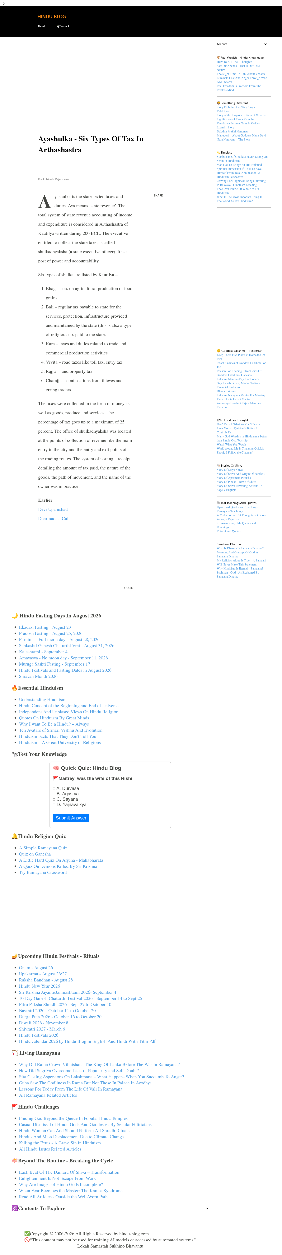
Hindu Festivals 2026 (38, 1035)
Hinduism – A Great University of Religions (60, 742)
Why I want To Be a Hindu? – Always (54, 724)
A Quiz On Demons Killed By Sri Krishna (58, 866)
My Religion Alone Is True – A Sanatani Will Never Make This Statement (241, 562)
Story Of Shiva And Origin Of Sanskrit (240, 474)
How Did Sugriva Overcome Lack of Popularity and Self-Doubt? (79, 1070)
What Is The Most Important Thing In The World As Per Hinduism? (239, 199)
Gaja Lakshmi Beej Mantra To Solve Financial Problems (239, 385)
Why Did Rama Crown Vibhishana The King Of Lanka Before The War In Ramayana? (99, 1064)
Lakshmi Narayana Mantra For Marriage (241, 395)
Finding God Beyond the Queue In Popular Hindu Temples (73, 1118)
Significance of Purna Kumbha (235, 119)
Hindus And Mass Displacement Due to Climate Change (71, 1136)
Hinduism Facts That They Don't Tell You (57, 736)
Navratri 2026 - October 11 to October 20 (57, 1010)
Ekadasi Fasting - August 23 (45, 627)
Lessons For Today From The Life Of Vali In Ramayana (70, 1089)
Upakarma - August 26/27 (43, 974)
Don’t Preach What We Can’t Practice (239, 424)
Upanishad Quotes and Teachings (237, 507)
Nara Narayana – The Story (233, 139)
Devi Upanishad (53, 509)
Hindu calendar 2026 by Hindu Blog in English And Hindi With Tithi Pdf (87, 1041)
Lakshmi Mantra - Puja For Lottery (238, 379)
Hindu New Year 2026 (39, 986)
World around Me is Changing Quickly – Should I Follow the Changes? (241, 450)
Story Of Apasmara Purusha (234, 478)
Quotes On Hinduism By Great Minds (54, 718)
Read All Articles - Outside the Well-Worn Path (63, 1196)
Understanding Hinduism (42, 699)
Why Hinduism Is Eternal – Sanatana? (240, 568)
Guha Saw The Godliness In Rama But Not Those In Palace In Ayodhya (85, 1083)
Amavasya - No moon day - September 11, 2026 (63, 658)
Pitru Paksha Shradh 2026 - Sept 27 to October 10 (65, 1004)
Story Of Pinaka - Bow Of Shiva (236, 482)
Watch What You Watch (231, 444)
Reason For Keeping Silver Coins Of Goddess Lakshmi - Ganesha (239, 373)
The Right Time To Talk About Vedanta (241, 74)
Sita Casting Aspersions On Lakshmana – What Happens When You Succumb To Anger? (101, 1076)
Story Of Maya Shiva (230, 470)
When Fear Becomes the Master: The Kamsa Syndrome (71, 1190)
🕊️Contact (62, 26)
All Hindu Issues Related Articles (50, 1149)
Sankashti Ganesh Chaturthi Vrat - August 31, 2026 (66, 645)
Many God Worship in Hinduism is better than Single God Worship (242, 438)
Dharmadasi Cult (54, 518)
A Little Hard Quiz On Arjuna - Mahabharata (61, 860)
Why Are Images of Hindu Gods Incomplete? (61, 1184)
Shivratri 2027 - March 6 (42, 1029)
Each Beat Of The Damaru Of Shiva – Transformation (69, 1172)
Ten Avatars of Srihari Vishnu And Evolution (60, 730)
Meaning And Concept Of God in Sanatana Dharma (237, 554)
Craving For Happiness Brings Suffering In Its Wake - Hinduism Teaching (241, 183)
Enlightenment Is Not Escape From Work (57, 1178)
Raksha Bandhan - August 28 (46, 980)
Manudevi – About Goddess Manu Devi (241, 135)
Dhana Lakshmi (226, 391)
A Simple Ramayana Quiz (43, 848)
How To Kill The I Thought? (234, 62)
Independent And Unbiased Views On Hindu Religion (68, 711)
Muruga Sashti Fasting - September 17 (54, 664)
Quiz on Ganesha (35, 854)
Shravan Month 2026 (38, 676)
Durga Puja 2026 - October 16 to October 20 (60, 1016)
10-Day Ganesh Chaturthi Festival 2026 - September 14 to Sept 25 (80, 998)
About (41, 26)
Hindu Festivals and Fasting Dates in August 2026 (65, 670)
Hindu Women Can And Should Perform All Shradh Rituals (74, 1130)
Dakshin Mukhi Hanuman (232, 131)
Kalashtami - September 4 (43, 651)
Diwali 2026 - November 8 (43, 1023)
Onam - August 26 (36, 967)
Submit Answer (71, 817)
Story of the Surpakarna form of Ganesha (241, 115)
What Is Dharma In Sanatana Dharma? (240, 548)
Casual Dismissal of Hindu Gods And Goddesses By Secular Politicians (85, 1124)
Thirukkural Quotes (229, 531)
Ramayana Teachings (230, 511)
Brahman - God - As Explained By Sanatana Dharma (238, 574)
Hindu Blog (51, 17)
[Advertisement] (110, 70)
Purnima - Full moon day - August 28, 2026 (59, 639)
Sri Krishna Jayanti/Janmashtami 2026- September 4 (67, 992)
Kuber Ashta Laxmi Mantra (233, 399)
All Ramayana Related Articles (48, 1095)
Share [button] (158, 195)
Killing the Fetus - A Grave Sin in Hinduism (60, 1143)
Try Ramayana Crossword (43, 872)
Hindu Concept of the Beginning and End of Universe (69, 705)
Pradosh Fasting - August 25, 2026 (50, 633)
